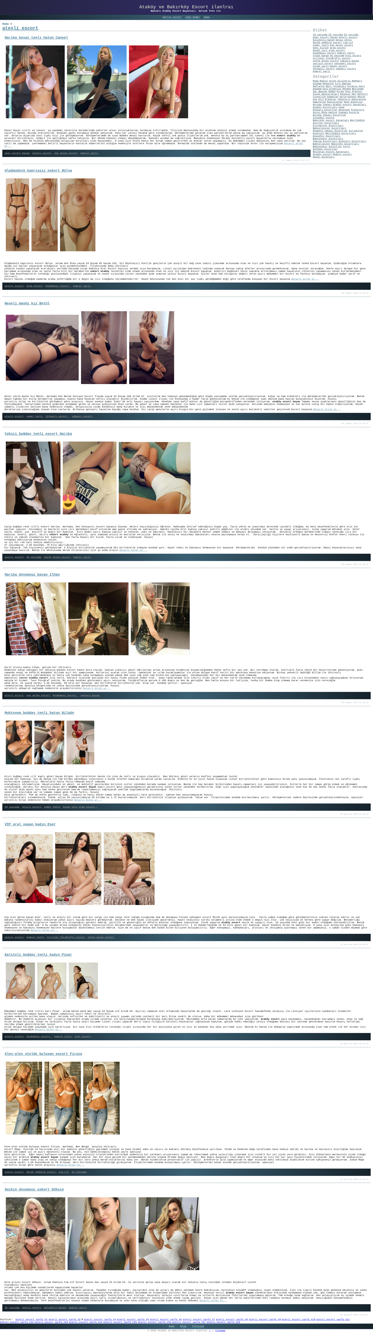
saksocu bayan (89, 695)
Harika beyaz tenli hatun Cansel (36, 38)
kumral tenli (35, 937)
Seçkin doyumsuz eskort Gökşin (34, 1189)
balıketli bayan (55, 1308)
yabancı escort (82, 416)
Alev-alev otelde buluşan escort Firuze (43, 1054)
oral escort (83, 1036)
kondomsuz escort (57, 286)
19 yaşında (12, 807)
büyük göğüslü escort (41, 1172)
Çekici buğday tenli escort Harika (38, 434)
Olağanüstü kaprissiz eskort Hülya (38, 171)
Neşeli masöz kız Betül (27, 303)
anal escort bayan (17, 153)
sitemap (220, 1330)
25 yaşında (12, 1308)
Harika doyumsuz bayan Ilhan (32, 575)
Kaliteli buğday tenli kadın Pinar (38, 955)
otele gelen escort (57, 557)
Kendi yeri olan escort (79, 807)
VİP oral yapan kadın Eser (30, 824)
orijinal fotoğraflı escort (66, 937)
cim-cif (64, 1172)
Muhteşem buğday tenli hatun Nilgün (39, 713)
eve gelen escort (66, 153)
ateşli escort (41, 153)
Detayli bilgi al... (305, 279)
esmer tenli (35, 416)
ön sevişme (34, 557)
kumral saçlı (89, 153)
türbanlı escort (57, 416)
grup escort (35, 286)
